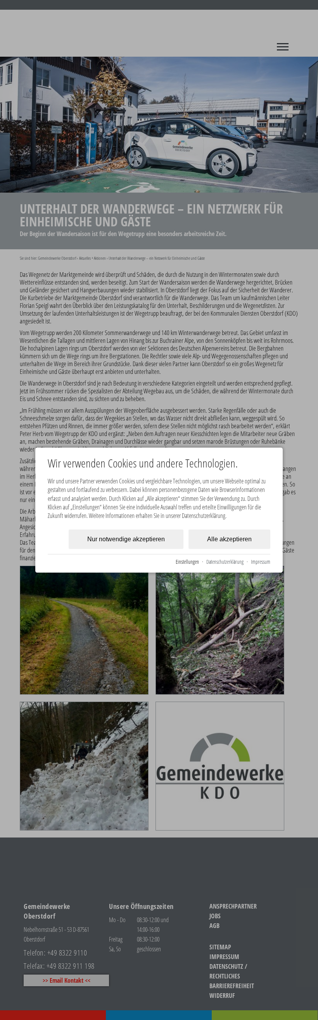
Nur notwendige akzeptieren (126, 539)
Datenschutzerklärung (225, 561)
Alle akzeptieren (229, 539)
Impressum (260, 561)
